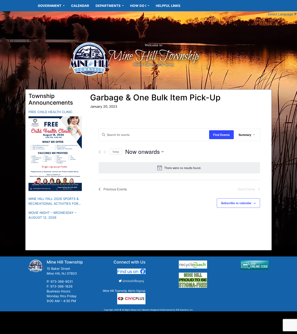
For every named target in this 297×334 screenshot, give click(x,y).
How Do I (138, 6)
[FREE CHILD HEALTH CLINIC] (55, 153)
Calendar (80, 6)
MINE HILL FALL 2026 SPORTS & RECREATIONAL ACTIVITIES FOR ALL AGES (53, 201)
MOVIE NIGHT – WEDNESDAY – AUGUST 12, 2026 (52, 215)
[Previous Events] (100, 152)
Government (50, 6)
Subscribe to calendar (236, 203)
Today (115, 151)
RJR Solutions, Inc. (184, 310)
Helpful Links (168, 6)
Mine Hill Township (153, 56)
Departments (108, 6)
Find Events (221, 135)
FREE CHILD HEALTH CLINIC (50, 112)
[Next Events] (105, 152)
